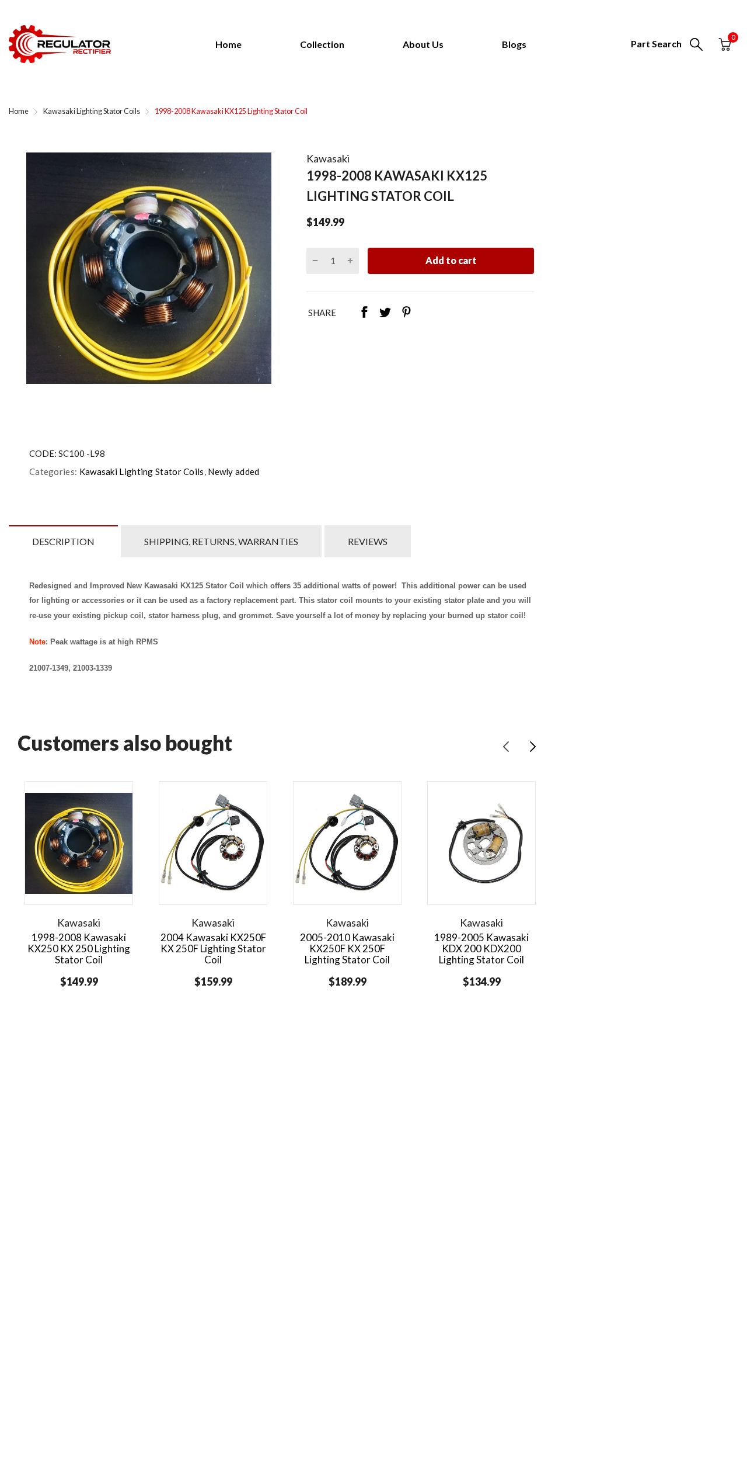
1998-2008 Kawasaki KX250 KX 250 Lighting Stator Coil (78, 948)
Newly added (233, 471)
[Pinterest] (406, 313)
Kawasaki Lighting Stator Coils (140, 471)
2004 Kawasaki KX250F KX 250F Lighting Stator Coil (213, 948)
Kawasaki (328, 158)
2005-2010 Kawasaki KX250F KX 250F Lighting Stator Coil (347, 948)
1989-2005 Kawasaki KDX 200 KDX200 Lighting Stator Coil (481, 948)
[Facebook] (364, 313)
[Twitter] (385, 313)
